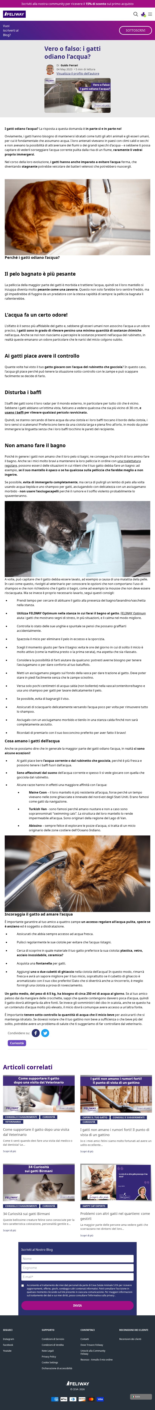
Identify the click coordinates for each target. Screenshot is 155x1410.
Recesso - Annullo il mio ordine (97, 1359)
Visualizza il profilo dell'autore (78, 73)
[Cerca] (135, 14)
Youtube (7, 1350)
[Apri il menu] (150, 14)
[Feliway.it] (23, 14)
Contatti (85, 1339)
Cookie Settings (50, 1362)
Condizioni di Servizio (53, 1339)
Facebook (8, 1345)
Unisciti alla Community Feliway (93, 1352)
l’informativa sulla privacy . (101, 1295)
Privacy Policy (49, 1356)
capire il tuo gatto (95, 1117)
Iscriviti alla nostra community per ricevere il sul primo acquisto (78, 4)
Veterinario (13, 1121)
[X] (45, 1033)
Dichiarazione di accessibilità (57, 1368)
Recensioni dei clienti (130, 1339)
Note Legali (48, 1350)
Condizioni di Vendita (53, 1345)
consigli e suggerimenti (21, 1117)
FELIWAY (133, 613)
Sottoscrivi (135, 30)
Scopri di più (9, 1151)
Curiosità (17, 1043)
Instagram (8, 1339)
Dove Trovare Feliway (92, 1345)
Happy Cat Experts (94, 1206)
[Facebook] (36, 1033)
